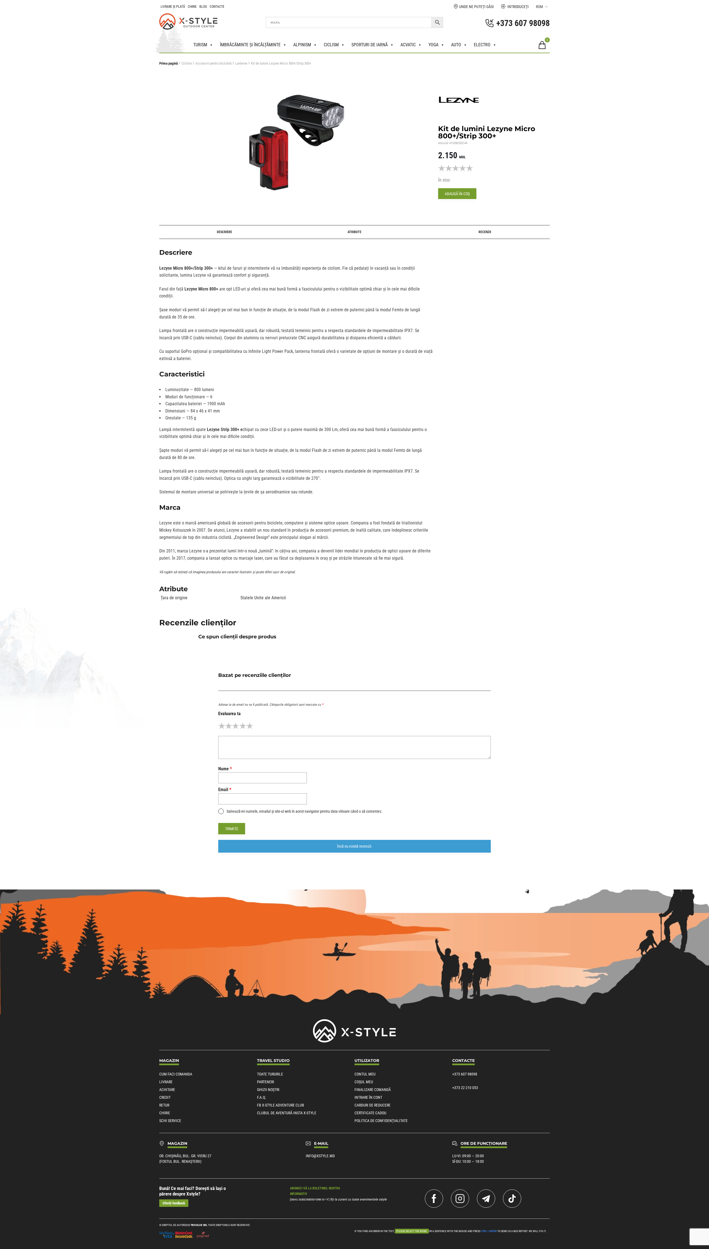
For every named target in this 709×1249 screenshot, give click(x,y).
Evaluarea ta (229, 713)
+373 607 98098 (464, 1074)
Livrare (166, 1082)
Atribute (354, 232)
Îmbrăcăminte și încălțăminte (250, 44)
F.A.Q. (261, 1097)
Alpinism (302, 44)
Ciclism (331, 44)
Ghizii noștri (268, 1089)
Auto (456, 44)
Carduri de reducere (372, 1105)
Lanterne (241, 63)
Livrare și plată (173, 7)
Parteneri (265, 1082)
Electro (482, 44)
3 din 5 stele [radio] (235, 725)
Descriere (224, 232)
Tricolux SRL (199, 1225)
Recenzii (485, 232)
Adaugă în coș (457, 194)
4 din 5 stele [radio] (242, 725)
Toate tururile (270, 1074)
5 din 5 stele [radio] (249, 725)
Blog (203, 7)
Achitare (167, 1089)
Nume (225, 768)
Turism (200, 44)
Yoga (433, 44)
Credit (165, 1097)
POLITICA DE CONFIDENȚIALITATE (381, 1120)
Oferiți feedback (174, 1203)
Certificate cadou (370, 1113)
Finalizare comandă (372, 1089)
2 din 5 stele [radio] (228, 725)
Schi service (170, 1120)
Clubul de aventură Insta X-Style (286, 1113)
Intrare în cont (368, 1097)
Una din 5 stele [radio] (221, 725)
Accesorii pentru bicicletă (214, 63)
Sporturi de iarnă (369, 44)
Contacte (217, 7)
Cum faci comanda (175, 1074)
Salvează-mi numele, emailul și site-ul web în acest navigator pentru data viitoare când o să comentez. (304, 811)
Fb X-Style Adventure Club (280, 1105)
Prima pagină (168, 63)
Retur (164, 1105)
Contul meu (365, 1074)
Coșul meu (363, 1082)
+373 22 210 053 (465, 1087)
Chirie (192, 7)
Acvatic (408, 44)
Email (224, 789)
